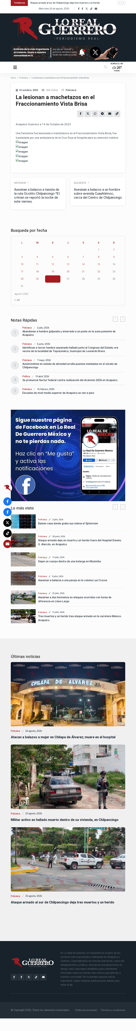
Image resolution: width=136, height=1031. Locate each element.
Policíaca (23, 77)
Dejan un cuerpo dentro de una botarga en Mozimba (69, 561)
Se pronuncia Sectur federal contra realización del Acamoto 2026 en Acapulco (69, 380)
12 (52, 264)
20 (68, 271)
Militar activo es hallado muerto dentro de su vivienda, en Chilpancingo (64, 819)
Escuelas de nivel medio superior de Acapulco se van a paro (58, 393)
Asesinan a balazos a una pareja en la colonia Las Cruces (72, 580)
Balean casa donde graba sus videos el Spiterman (68, 524)
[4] (68, 455)
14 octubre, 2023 (28, 90)
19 (52, 271)
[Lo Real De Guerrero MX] (78, 9)
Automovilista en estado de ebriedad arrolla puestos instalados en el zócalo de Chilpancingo (69, 365)
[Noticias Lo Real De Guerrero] (82, 9)
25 (37, 279)
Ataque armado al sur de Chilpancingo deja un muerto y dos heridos (65, 3)
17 (22, 271)
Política (26, 376)
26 (52, 279)
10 (22, 264)
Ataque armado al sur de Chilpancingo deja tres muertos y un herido (62, 902)
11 (37, 264)
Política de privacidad (86, 1010)
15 (98, 264)
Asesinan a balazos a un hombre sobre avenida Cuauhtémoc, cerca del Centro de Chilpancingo (98, 193)
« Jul (17, 300)
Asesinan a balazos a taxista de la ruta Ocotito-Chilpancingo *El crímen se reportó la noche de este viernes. (37, 195)
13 (68, 264)
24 (22, 279)
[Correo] (96, 9)
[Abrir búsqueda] (105, 67)
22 (98, 271)
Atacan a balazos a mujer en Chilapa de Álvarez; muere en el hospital (63, 737)
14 (83, 264)
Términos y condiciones (113, 1010)
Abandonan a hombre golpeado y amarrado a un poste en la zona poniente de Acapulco (69, 333)
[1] (68, 52)
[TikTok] (91, 9)
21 (83, 271)
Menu (16, 67)
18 (37, 271)
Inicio (13, 77)
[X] (86, 9)
